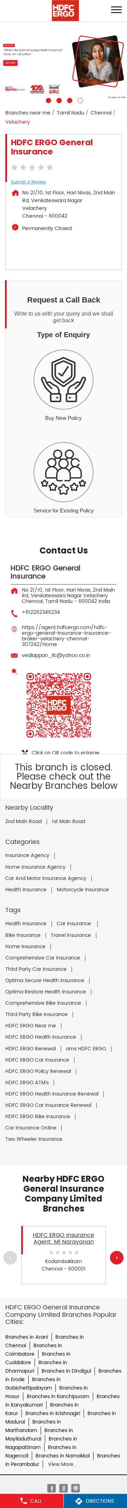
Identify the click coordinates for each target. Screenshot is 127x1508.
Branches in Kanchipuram (58, 1396)
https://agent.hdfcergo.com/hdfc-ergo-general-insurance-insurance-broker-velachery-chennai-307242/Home (66, 636)
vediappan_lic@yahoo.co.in (56, 655)
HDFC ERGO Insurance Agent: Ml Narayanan (63, 1238)
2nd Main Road (23, 822)
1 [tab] (47, 99)
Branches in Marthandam (33, 1426)
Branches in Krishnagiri (52, 1413)
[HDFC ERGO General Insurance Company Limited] (65, 10)
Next (116, 1257)
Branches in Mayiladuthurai (39, 1434)
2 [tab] (58, 99)
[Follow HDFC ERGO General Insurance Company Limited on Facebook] (51, 1488)
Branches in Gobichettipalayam (33, 1383)
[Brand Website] (75, 1488)
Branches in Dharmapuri (36, 1367)
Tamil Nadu (70, 113)
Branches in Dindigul (66, 1371)
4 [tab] (79, 99)
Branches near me (27, 113)
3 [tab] (69, 99)
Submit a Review (28, 182)
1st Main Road (68, 822)
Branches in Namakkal (63, 1456)
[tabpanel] (63, 62)
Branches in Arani (26, 1337)
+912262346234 (41, 612)
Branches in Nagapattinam (41, 1443)
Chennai (101, 113)
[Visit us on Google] (63, 1488)
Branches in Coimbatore (33, 1350)
